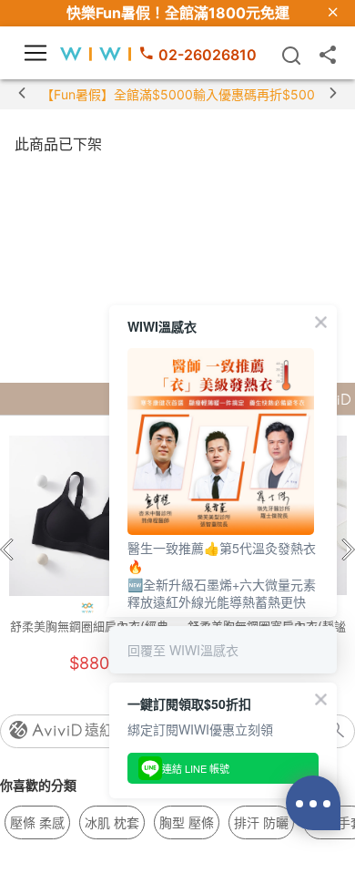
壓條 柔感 (37, 822)
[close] (333, 13)
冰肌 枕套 (112, 822)
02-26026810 (207, 55)
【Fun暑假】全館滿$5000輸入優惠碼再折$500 (178, 94)
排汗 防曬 (261, 822)
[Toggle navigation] (35, 53)
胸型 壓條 (186, 822)
